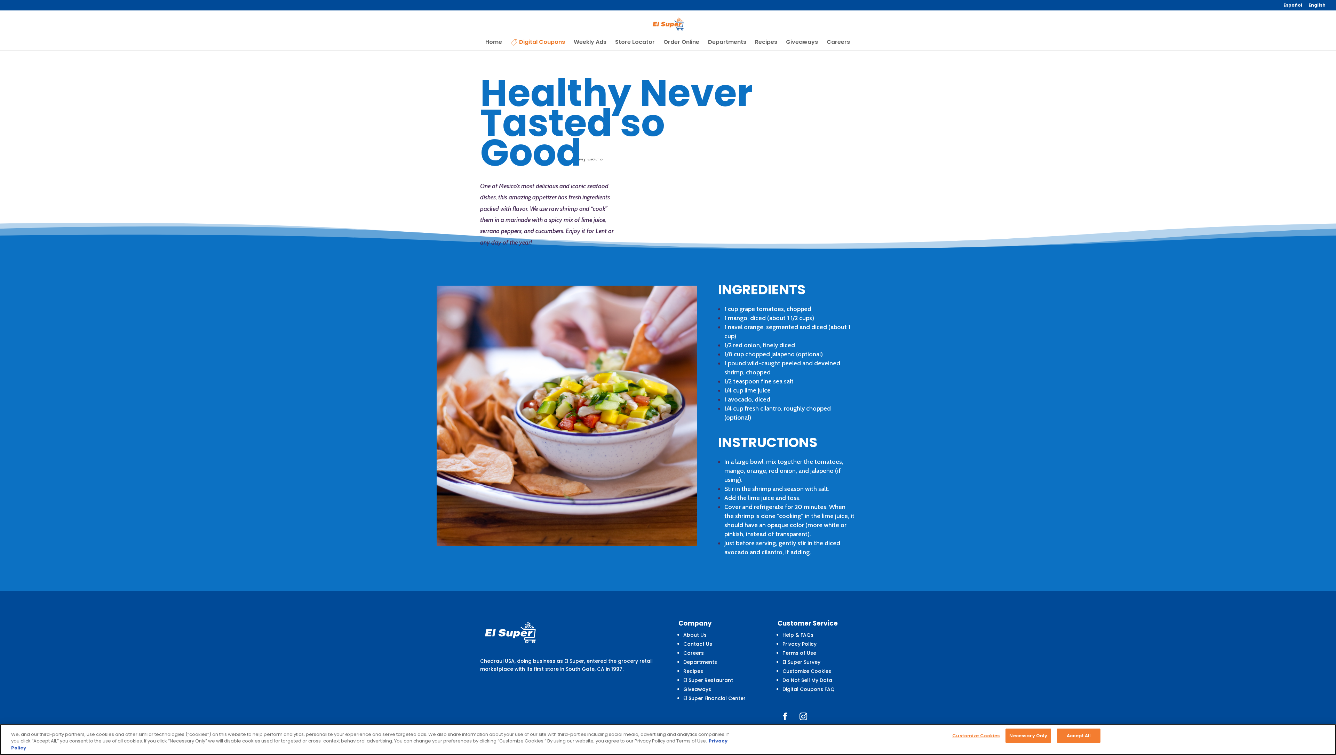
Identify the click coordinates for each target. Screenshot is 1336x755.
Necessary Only (1028, 735)
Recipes (766, 43)
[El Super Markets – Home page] (668, 24)
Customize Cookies (806, 671)
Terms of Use (799, 653)
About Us (695, 634)
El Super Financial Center (714, 698)
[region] (668, 739)
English (1317, 5)
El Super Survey (801, 662)
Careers (838, 43)
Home (493, 43)
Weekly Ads (590, 43)
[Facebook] (785, 716)
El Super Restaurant (708, 680)
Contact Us (697, 644)
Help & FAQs (797, 634)
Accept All (1079, 735)
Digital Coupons (542, 42)
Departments (727, 43)
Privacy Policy (799, 644)
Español (1292, 5)
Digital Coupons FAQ (808, 689)
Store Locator (635, 43)
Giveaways (802, 43)
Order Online (681, 43)
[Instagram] (803, 716)
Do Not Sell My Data (807, 680)
